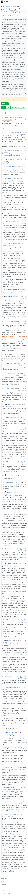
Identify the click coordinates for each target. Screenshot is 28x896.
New (23, 107)
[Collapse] (2, 117)
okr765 (6, 1)
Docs (2, 887)
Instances (3, 884)
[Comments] (24, 11)
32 (3, 15)
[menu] (26, 1)
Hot (3, 107)
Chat (3, 113)
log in (11, 99)
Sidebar (4, 104)
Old (13, 110)
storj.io (22, 289)
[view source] (18, 16)
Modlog (3, 881)
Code (2, 890)
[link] (5, 15)
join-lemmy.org (5, 893)
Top (8, 107)
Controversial (15, 107)
